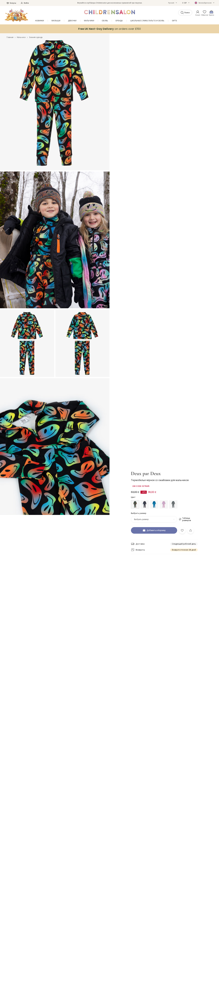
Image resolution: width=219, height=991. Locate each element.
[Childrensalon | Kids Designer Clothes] (16, 15)
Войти (26, 3)
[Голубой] (154, 504)
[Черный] (135, 504)
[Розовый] (164, 504)
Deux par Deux (146, 473)
